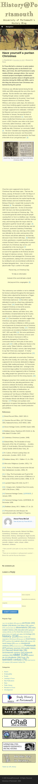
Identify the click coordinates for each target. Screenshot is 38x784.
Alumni (6, 671)
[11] (7, 318)
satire (16, 542)
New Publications (9, 681)
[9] (20, 300)
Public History (8, 685)
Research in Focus (9, 687)
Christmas (14, 533)
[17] (10, 401)
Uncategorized (8, 690)
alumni (19, 623)
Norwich (14, 538)
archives (7, 531)
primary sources (7, 540)
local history (6, 538)
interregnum (21, 536)
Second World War (16, 650)
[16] (34, 376)
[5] (32, 224)
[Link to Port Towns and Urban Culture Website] (19, 738)
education (23, 630)
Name (26, 594)
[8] (29, 282)
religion (11, 542)
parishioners (22, 538)
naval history (8, 643)
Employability (8, 674)
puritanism (18, 540)
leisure (15, 639)
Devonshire (6, 536)
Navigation (9, 26)
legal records (30, 536)
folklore (29, 632)
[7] (25, 247)
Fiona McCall (7, 60)
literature (22, 639)
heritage (30, 634)
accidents (12, 623)
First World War (20, 632)
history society (24, 637)
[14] (11, 344)
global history (7, 634)
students (14, 657)
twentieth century (14, 659)
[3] (27, 137)
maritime (10, 641)
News (5, 683)
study (25, 658)
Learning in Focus (9, 678)
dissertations (24, 627)
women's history (19, 662)
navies (18, 643)
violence (13, 544)
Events (6, 676)
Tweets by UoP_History (9, 767)
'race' (4, 623)
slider (26, 542)
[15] (33, 353)
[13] (18, 332)
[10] (13, 304)
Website (24, 606)
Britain (6, 625)
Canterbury (6, 533)
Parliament (31, 538)
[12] (26, 328)
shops (21, 542)
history (13, 536)
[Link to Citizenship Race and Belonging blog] (19, 726)
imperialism (7, 639)
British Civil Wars (27, 531)
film (12, 632)
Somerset (5, 544)
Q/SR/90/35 (27, 493)
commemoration (10, 627)
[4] (10, 205)
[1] (22, 117)
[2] (3, 131)
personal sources (18, 646)
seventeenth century (13, 652)
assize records (16, 531)
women (9, 662)
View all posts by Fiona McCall (23, 521)
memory (31, 641)
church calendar (24, 533)
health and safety (19, 634)
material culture (20, 641)
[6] (27, 238)
